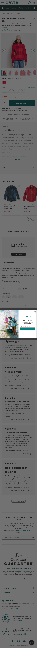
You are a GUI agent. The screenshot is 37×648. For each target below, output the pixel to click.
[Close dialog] (35, 311)
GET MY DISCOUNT (27, 329)
